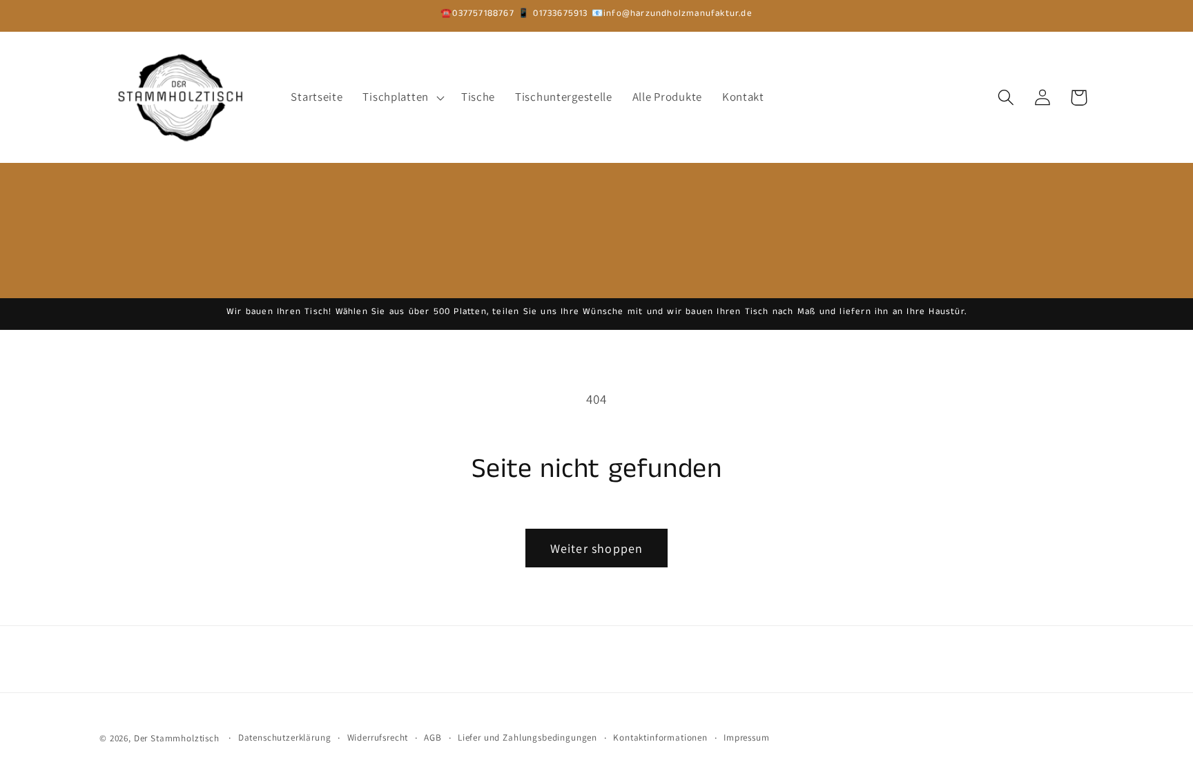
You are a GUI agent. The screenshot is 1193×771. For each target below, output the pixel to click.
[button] (402, 97)
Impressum (747, 737)
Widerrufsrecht (378, 737)
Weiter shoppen (596, 548)
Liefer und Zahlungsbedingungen (527, 737)
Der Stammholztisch (177, 738)
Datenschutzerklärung (284, 737)
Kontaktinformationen (660, 737)
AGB (433, 737)
